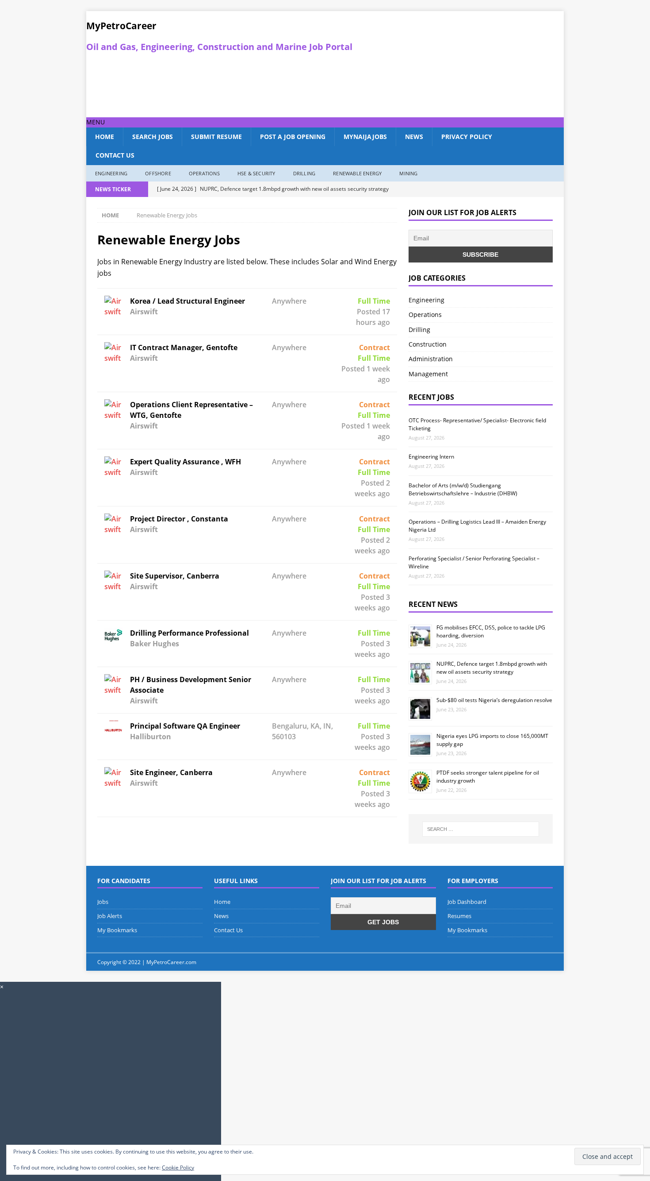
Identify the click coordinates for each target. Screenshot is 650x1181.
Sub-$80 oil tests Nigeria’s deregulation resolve (494, 700)
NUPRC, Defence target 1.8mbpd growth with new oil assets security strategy (491, 667)
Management (428, 374)
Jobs (102, 902)
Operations (204, 173)
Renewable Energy (357, 173)
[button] (95, 122)
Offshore (158, 173)
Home (104, 136)
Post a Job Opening (292, 136)
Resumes (459, 916)
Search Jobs (152, 136)
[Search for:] (481, 829)
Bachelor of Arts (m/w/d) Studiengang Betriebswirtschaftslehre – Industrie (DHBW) (463, 489)
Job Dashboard (466, 902)
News (414, 136)
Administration (431, 359)
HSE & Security (256, 173)
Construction (428, 344)
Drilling (304, 173)
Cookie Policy (178, 1167)
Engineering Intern (431, 456)
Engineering (111, 173)
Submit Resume (216, 136)
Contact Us (115, 155)
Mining (408, 173)
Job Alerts (109, 916)
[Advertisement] (259, 85)
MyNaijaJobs (365, 136)
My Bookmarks (117, 930)
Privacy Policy (466, 136)
